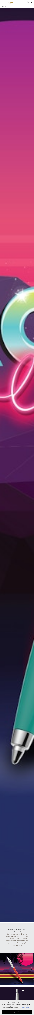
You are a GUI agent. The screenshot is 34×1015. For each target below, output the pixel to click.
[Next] (31, 969)
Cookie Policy (25, 1007)
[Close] (31, 1003)
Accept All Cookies (17, 1012)
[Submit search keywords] (31, 6)
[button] (28, 2)
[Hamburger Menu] (31, 2)
